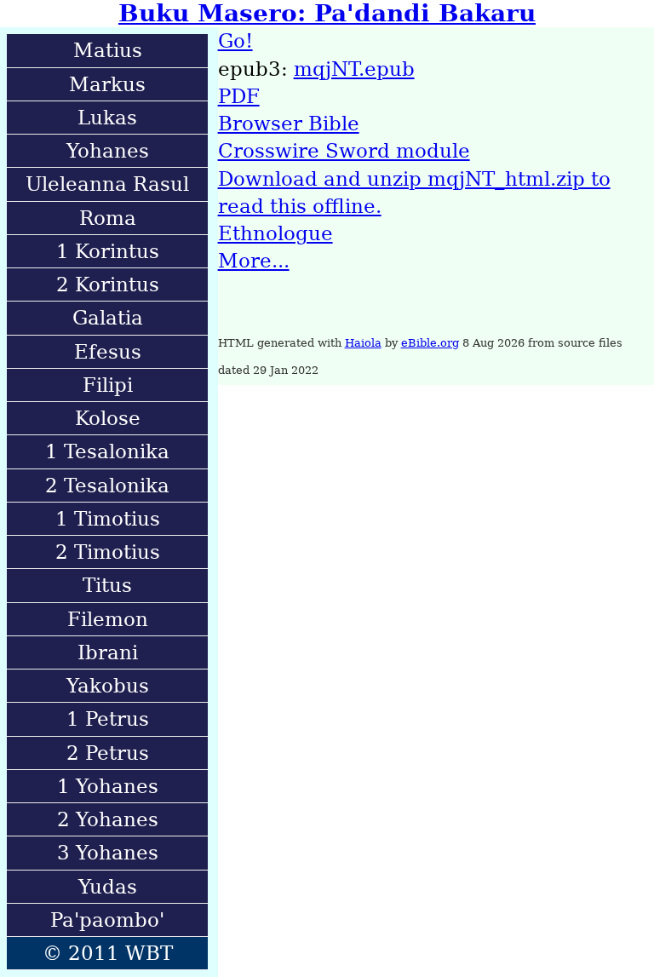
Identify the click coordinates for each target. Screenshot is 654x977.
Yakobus (107, 686)
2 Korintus (107, 284)
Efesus (107, 352)
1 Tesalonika (107, 451)
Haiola (363, 342)
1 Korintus (107, 251)
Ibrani (107, 652)
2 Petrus (107, 753)
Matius (107, 50)
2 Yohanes (107, 819)
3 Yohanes (107, 853)
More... (254, 261)
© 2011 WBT (108, 953)
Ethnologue (275, 233)
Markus (107, 84)
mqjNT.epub (354, 69)
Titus (107, 585)
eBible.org (430, 342)
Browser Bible (288, 123)
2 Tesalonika (107, 485)
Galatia (107, 318)
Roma (107, 218)
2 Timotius (107, 552)
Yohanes (107, 151)
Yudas (107, 887)
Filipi (108, 385)
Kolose (108, 418)
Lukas (107, 117)
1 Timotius (107, 519)
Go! (235, 41)
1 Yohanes (107, 786)
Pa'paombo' (107, 920)
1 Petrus (107, 719)
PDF (239, 96)
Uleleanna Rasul (107, 184)
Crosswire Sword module (344, 151)
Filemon (107, 619)
